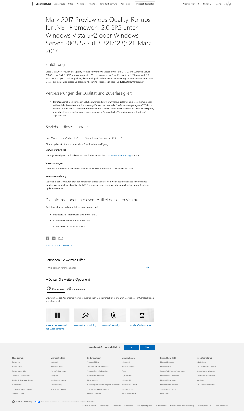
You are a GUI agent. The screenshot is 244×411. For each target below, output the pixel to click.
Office (70, 4)
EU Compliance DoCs (205, 406)
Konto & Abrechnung (108, 4)
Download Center (57, 366)
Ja (131, 347)
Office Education (92, 380)
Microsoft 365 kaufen (145, 4)
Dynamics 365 (127, 375)
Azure (124, 371)
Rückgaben (54, 375)
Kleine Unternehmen (129, 394)
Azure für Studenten (94, 394)
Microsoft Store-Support (59, 371)
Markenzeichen (161, 406)
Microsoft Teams (127, 389)
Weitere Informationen (58, 389)
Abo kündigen (104, 406)
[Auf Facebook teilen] (48, 238)
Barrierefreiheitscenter (141, 325)
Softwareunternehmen (168, 389)
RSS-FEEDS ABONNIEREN (60, 245)
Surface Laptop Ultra (19, 371)
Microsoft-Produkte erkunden (22, 389)
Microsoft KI (126, 362)
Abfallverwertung (56, 385)
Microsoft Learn (165, 366)
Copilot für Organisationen (21, 375)
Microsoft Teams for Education (97, 371)
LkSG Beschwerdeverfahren (206, 385)
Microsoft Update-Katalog (118, 155)
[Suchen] (147, 267)
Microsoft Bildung (93, 362)
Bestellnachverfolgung (58, 380)
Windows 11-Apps (18, 394)
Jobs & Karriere (202, 362)
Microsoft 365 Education (95, 375)
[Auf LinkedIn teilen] (53, 238)
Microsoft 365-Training (85, 325)
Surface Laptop (17, 366)
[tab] (56, 289)
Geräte (92, 4)
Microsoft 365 (59, 4)
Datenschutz (128, 406)
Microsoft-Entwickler (167, 362)
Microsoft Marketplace (168, 380)
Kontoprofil (54, 362)
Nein (147, 347)
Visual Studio (164, 394)
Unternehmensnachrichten (206, 371)
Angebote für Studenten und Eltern (99, 389)
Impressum (117, 406)
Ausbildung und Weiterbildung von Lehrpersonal (103, 385)
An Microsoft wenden (89, 406)
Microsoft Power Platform (169, 385)
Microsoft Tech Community (169, 375)
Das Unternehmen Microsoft (206, 366)
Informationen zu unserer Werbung (182, 406)
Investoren (200, 380)
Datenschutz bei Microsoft (206, 375)
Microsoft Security (111, 325)
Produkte (80, 4)
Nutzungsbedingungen (144, 406)
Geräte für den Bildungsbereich (97, 366)
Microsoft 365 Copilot (129, 385)
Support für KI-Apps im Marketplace (172, 371)
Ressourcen (125, 4)
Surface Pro (16, 362)
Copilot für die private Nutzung (22, 380)
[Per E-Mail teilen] (59, 238)
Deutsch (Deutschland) (24, 402)
